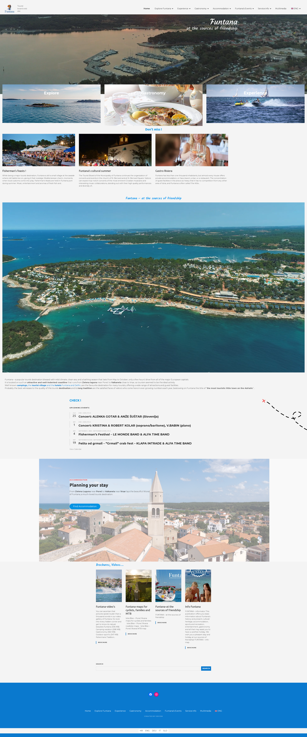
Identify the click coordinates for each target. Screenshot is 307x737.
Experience (182, 8)
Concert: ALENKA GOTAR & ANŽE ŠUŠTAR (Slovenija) (119, 416)
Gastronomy (201, 8)
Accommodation (221, 8)
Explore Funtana (163, 8)
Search (99, 664)
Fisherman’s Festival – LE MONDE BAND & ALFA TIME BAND (124, 434)
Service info (263, 8)
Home (147, 8)
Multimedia (280, 8)
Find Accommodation (85, 506)
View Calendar (75, 449)
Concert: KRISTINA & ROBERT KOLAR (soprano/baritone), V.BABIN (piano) (135, 425)
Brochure (102, 642)
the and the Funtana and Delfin (49, 385)
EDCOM (159, 716)
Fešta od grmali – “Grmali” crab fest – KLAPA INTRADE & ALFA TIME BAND (135, 443)
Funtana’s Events (243, 8)
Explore (51, 93)
